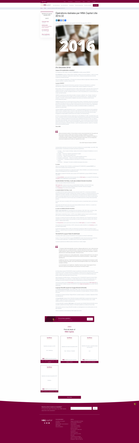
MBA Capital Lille (59, 185)
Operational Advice (74, 432)
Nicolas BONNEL (60, 177)
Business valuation (87, 5)
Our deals (96, 5)
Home (41, 8)
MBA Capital (82, 177)
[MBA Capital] (45, 5)
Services (47, 27)
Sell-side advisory (56, 5)
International (70, 1)
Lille (48, 31)
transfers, (58, 178)
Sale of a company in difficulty (76, 437)
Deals (45, 8)
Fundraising (71, 5)
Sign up (95, 408)
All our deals (69, 397)
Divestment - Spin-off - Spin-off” (77, 439)
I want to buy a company (75, 425)
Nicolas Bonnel (60, 222)
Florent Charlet (70, 282)
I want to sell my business (75, 426)
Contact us (90, 319)
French (44, 1)
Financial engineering (79, 5)
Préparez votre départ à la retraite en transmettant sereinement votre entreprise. (77, 422)
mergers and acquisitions (84, 283)
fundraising (60, 187)
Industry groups (77, 1)
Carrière (88, 1)
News (84, 1)
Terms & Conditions (59, 426)
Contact (94, 1)
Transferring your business (76, 436)
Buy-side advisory (64, 5)
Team (65, 1)
